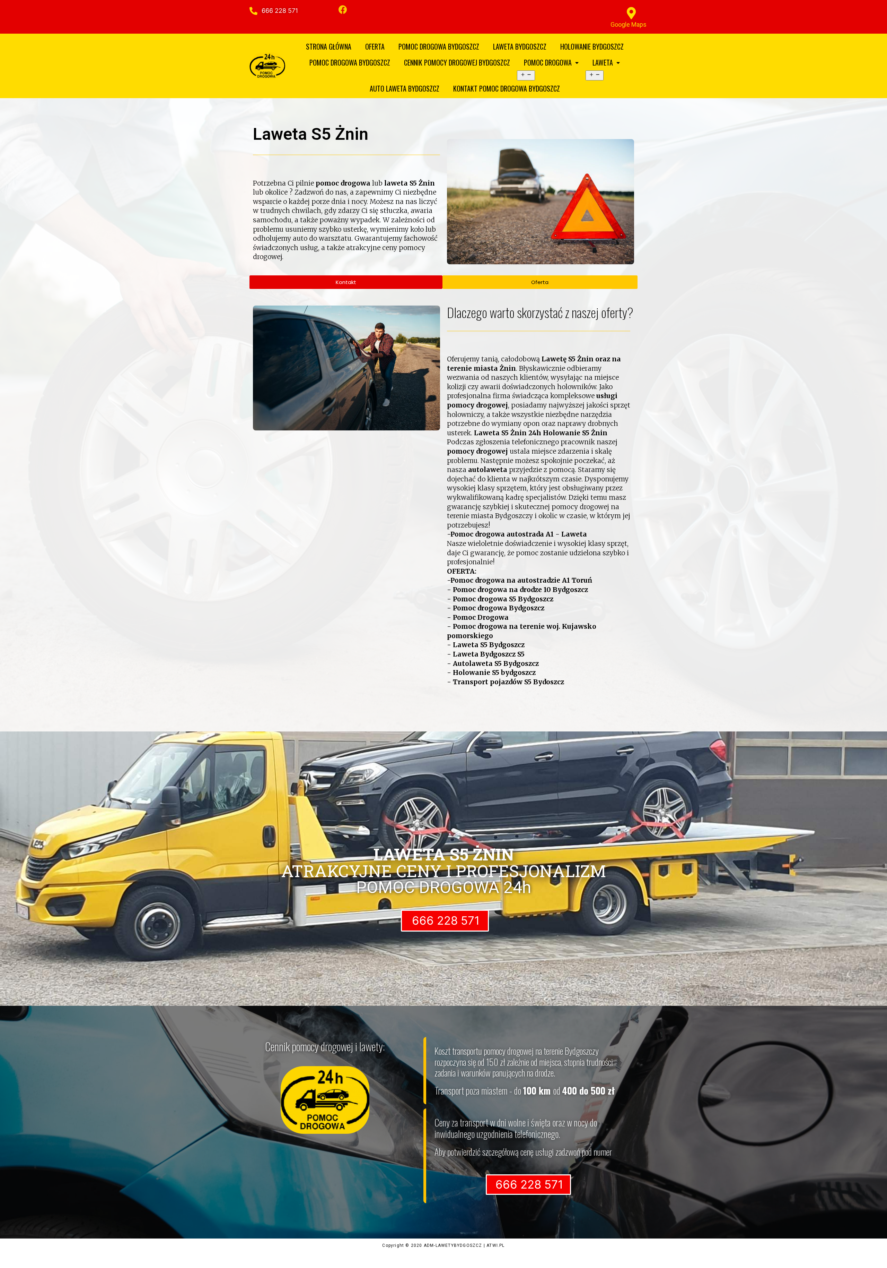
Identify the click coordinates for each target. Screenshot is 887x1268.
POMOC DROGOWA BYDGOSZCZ (438, 46)
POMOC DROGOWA (548, 62)
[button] (279, 10)
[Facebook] (343, 9)
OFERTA (375, 46)
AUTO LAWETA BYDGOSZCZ (404, 88)
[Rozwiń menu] (526, 75)
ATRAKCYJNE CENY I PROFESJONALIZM (443, 862)
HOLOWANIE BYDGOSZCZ (592, 46)
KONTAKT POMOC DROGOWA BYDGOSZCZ (506, 88)
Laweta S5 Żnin (310, 134)
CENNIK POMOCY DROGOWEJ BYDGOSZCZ (457, 62)
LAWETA (602, 62)
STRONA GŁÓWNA (328, 46)
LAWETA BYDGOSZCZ (519, 46)
